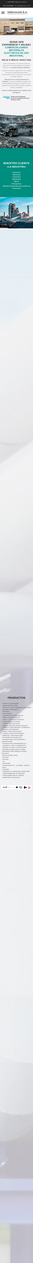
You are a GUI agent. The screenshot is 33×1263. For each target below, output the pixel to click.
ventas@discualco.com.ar (23, 6)
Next (30, 131)
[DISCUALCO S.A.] (16, 13)
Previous (2, 131)
